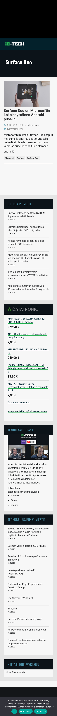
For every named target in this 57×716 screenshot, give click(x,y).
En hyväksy (25, 711)
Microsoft (9, 158)
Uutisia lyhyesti (19, 204)
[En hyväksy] (53, 706)
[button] (50, 44)
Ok (14, 711)
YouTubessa (27, 471)
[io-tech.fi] (14, 43)
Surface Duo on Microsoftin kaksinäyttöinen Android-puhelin (27, 115)
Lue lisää (9, 151)
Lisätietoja (41, 711)
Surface (20, 158)
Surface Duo (32, 158)
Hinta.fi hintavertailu (16, 672)
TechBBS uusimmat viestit (27, 519)
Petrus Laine (33, 125)
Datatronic (24, 309)
